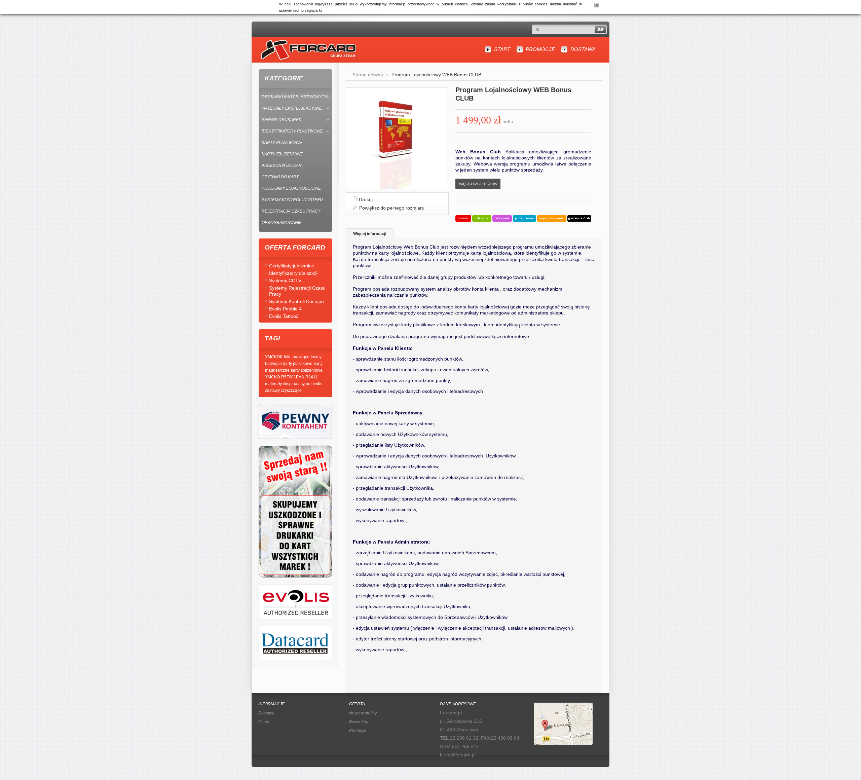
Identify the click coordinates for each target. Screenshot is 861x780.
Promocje (540, 49)
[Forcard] (307, 49)
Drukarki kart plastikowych (295, 97)
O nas (263, 721)
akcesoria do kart (283, 165)
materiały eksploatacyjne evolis (293, 383)
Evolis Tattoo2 (284, 316)
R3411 (311, 377)
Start (502, 49)
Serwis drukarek (281, 119)
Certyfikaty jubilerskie (291, 265)
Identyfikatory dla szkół (293, 273)
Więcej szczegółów (478, 184)
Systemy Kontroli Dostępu (296, 301)
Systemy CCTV (285, 280)
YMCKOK (274, 357)
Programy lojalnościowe (291, 188)
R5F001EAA (292, 377)
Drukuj (366, 199)
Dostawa (583, 49)
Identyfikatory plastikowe (292, 131)
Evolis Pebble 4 (285, 308)
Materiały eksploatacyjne (292, 108)
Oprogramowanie (282, 222)
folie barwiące (296, 357)
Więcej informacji (369, 233)
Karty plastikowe (282, 142)
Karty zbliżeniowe (282, 154)
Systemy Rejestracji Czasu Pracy (297, 291)
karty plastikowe (297, 363)
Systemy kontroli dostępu (292, 199)
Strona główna (367, 74)
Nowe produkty (363, 713)
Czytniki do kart (280, 177)
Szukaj (600, 29)
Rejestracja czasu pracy (291, 211)
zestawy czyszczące (283, 390)
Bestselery (358, 721)
